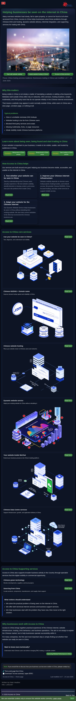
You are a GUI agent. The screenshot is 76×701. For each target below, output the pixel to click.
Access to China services (62, 74)
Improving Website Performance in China (59, 654)
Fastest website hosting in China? (38, 74)
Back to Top (70, 695)
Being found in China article (38, 153)
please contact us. (64, 666)
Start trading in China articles (62, 153)
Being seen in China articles (14, 153)
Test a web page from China (14, 671)
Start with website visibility (14, 74)
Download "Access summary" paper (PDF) (19, 673)
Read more (9, 195)
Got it (72, 698)
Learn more (57, 698)
